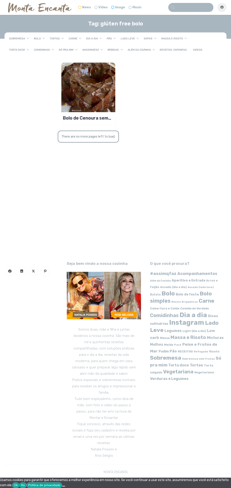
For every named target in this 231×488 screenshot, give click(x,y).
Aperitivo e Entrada (188, 280)
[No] (63, 486)
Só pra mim (66, 49)
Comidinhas (42, 49)
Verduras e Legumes (169, 379)
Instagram (186, 322)
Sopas (148, 38)
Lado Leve (128, 38)
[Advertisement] (115, 215)
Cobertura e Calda (164, 308)
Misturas (215, 338)
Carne (73, 38)
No (23, 485)
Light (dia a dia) (194, 331)
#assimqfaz (90, 49)
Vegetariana (178, 372)
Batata (155, 294)
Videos (197, 49)
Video (103, 7)
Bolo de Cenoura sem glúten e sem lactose (85, 118)
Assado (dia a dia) (173, 287)
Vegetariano (204, 372)
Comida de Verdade (194, 308)
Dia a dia (92, 38)
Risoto (214, 351)
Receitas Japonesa (173, 49)
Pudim (164, 351)
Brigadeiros (190, 301)
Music (137, 7)
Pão (109, 38)
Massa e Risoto (172, 38)
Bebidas (113, 49)
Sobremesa (17, 38)
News (86, 7)
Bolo (37, 38)
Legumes (173, 331)
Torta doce (17, 49)
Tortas (55, 38)
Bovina (176, 301)
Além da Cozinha (139, 49)
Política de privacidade (44, 485)
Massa (165, 338)
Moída (168, 344)
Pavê (177, 344)
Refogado (201, 351)
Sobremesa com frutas (198, 358)
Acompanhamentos (197, 273)
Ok (16, 485)
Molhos (156, 344)
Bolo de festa (187, 294)
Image (120, 7)
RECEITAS (185, 351)
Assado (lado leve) (201, 287)
